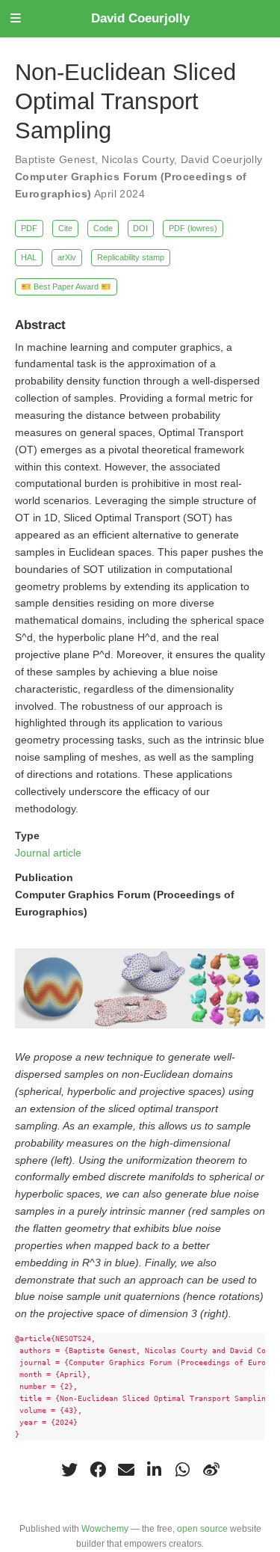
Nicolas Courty (138, 159)
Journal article (48, 853)
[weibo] (211, 1470)
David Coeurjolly (140, 18)
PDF (29, 228)
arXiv (66, 257)
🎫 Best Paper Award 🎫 (66, 286)
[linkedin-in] (154, 1470)
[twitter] (69, 1470)
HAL (29, 257)
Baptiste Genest (55, 159)
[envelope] (126, 1470)
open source (202, 1529)
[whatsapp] (183, 1470)
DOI (140, 228)
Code (103, 228)
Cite (65, 228)
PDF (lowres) (193, 228)
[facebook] (98, 1470)
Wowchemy (104, 1529)
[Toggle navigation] (15, 19)
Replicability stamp (130, 257)
